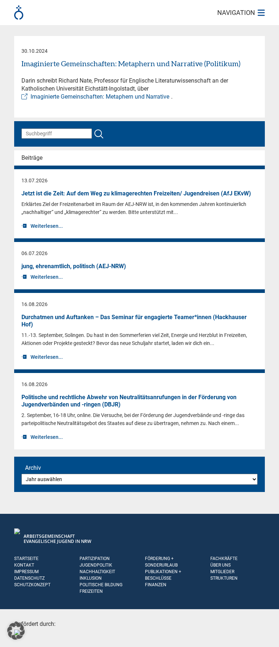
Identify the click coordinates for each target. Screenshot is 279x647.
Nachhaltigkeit (97, 571)
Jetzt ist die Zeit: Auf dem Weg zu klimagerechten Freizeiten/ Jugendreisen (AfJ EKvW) (136, 193)
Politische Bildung (101, 584)
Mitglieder (222, 571)
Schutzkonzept (32, 584)
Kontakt (24, 565)
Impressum (26, 571)
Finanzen (155, 584)
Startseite (26, 558)
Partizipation (95, 558)
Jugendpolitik (96, 565)
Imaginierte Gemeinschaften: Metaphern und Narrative (100, 96)
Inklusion (91, 578)
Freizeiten (91, 591)
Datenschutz (29, 578)
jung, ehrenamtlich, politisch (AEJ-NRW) (73, 266)
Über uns (220, 565)
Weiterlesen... (47, 226)
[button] (16, 631)
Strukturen (224, 578)
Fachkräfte (224, 558)
